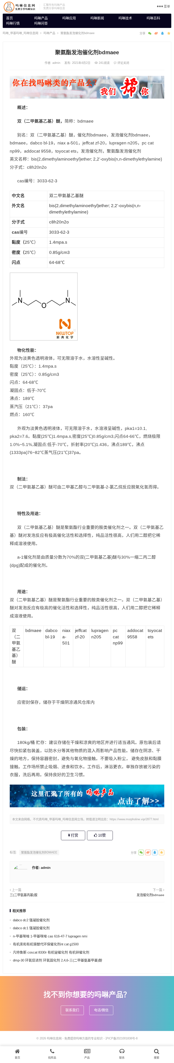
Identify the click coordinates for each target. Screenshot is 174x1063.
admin (56, 62)
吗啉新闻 (97, 18)
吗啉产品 (41, 18)
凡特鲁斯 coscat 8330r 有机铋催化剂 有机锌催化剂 (51, 952)
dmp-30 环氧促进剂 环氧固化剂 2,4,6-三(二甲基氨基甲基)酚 (57, 960)
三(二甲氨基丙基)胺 (23, 895)
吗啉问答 (41, 23)
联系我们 (72, 1010)
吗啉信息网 (54, 1038)
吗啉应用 (69, 18)
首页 (9, 18)
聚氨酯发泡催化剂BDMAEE (39, 852)
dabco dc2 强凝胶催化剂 (31, 920)
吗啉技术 (125, 18)
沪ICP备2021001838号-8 (121, 1038)
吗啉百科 (153, 18)
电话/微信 (101, 1010)
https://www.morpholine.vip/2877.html (134, 819)
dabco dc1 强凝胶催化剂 (31, 928)
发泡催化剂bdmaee (150, 895)
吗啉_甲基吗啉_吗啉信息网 (20, 33)
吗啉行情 (13, 23)
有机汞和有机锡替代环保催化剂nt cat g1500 (46, 944)
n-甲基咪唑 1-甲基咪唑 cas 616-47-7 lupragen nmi (50, 936)
